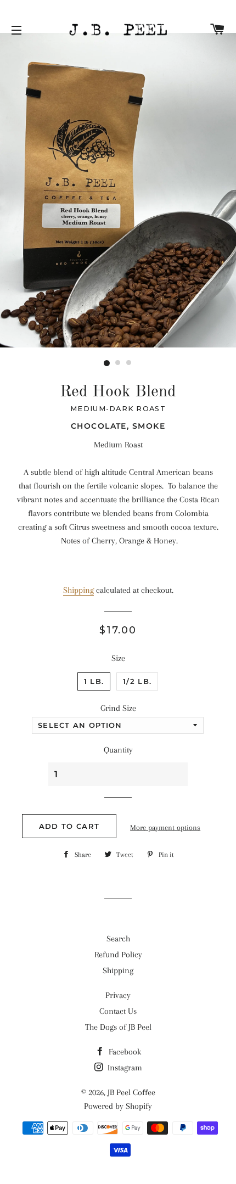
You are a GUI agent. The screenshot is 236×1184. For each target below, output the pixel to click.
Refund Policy (118, 954)
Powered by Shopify (118, 1106)
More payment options (165, 827)
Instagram (123, 1068)
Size (118, 658)
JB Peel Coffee (131, 1092)
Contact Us (118, 1011)
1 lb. (94, 681)
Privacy (118, 995)
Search (118, 939)
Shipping (78, 590)
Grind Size (118, 708)
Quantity (118, 750)
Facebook (123, 1052)
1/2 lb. (137, 681)
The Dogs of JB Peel (118, 1027)
